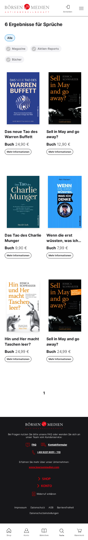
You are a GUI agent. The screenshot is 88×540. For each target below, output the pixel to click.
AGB (51, 507)
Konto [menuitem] (26, 535)
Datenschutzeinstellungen (44, 513)
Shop (46, 479)
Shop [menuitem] (9, 535)
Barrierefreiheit (65, 507)
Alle (9, 38)
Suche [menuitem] (61, 535)
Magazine (18, 48)
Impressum (20, 507)
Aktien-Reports (48, 48)
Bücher (17, 59)
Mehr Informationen (18, 151)
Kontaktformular (57, 444)
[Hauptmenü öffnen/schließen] (81, 8)
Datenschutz (38, 507)
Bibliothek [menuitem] (44, 535)
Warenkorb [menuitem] (79, 535)
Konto (46, 486)
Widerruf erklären (46, 493)
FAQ (34, 444)
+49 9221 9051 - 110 (49, 452)
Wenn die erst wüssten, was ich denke (62, 240)
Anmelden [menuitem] (67, 12)
